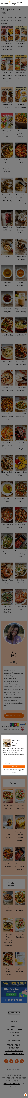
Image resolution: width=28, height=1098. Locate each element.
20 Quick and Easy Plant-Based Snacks (20, 134)
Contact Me (14, 1035)
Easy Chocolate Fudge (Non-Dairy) (21, 446)
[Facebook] (6, 1061)
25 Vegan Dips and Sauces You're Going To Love (7, 46)
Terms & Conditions (14, 1051)
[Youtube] (11, 1061)
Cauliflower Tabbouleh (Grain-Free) (7, 609)
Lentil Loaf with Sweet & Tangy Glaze (20, 554)
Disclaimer (14, 1048)
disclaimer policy (12, 1084)
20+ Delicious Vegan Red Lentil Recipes (20, 75)
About (14, 1027)
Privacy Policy (14, 1045)
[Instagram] (22, 1061)
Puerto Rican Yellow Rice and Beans (7, 417)
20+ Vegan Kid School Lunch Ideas (7, 134)
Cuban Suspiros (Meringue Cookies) (21, 230)
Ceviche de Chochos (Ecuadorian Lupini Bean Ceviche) (7, 166)
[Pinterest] (17, 1061)
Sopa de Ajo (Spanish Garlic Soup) (7, 446)
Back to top (14, 1013)
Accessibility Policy (14, 1054)
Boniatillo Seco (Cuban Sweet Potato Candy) (7, 198)
